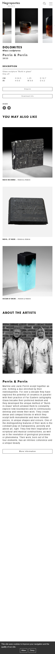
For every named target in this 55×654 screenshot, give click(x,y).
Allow (23, 650)
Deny (32, 650)
